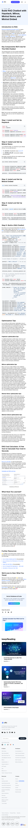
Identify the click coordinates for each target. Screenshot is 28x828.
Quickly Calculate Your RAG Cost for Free (13, 619)
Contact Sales (18, 789)
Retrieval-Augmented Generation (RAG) (10, 29)
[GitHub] (9, 732)
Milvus (7, 36)
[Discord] (12, 732)
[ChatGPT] (2, 744)
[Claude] (10, 744)
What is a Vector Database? (5, 800)
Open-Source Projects (19, 753)
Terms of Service (5, 813)
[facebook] (6, 612)
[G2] (14, 732)
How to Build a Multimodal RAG (9, 559)
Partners (17, 785)
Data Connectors (5, 793)
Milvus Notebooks (19, 762)
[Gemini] (13, 744)
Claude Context (5, 764)
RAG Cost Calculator (6, 461)
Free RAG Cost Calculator (20, 757)
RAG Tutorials (18, 759)
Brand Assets (18, 792)
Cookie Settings (5, 814)
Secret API (20, 151)
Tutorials (5, 8)
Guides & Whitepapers (6, 787)
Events (16, 787)
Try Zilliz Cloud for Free (14, 603)
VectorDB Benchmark (19, 755)
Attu (2, 768)
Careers (16, 781)
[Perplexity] (5, 744)
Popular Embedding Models (6, 790)
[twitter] (3, 612)
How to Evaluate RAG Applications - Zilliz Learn (13, 566)
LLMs (13, 33)
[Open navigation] (25, 2)
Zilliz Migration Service (6, 757)
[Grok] (7, 744)
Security (18, 813)
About (16, 778)
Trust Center (4, 803)
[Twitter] (7, 732)
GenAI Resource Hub (6, 783)
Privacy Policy (13, 813)
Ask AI (23, 824)
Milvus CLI (4, 770)
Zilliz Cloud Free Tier (6, 755)
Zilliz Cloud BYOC (5, 753)
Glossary (3, 795)
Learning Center (5, 781)
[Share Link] (11, 612)
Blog (3, 778)
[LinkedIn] (5, 732)
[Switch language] (22, 2)
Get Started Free (15, 2)
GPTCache (4, 766)
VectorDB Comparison (6, 785)
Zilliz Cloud (12, 36)
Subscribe (22, 738)
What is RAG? (4, 797)
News (16, 783)
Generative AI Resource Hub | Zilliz (10, 568)
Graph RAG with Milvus (8, 564)
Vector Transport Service (7, 772)
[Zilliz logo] (4, 2)
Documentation (18, 751)
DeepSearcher (4, 762)
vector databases (22, 35)
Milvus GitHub (5, 587)
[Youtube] (2, 732)
